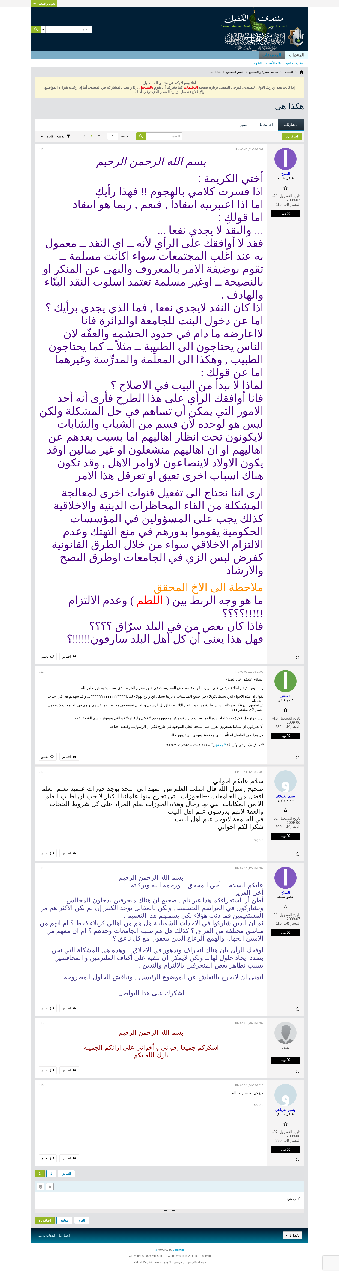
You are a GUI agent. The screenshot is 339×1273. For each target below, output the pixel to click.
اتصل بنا (64, 1235)
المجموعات (271, 55)
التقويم (258, 63)
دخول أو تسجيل (46, 3)
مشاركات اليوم (294, 63)
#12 (41, 671)
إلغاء (82, 1220)
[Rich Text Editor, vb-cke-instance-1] (169, 1200)
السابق (66, 1173)
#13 (41, 772)
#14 (41, 868)
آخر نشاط (266, 124)
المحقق (219, 745)
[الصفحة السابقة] (91, 136)
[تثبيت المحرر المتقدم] (50, 1186)
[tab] (291, 125)
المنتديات (296, 55)
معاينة (64, 1220)
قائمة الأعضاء (273, 63)
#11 (41, 149)
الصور (244, 124)
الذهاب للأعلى (46, 1235)
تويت (283, 213)
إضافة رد (45, 1220)
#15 (41, 1023)
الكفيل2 (295, 1235)
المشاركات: (291, 204)
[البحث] (36, 29)
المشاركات (291, 124)
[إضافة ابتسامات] (40, 1186)
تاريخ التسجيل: (289, 196)
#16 (41, 1085)
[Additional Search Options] (43, 29)
